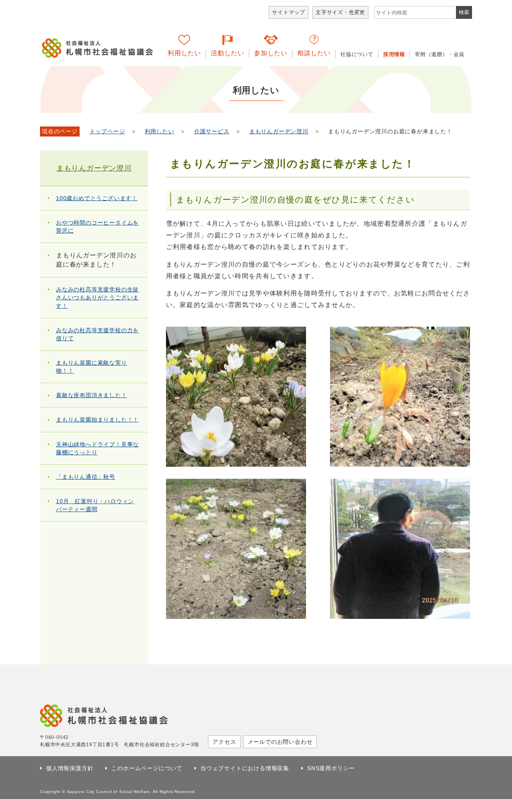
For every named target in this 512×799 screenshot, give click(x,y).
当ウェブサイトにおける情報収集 (244, 768)
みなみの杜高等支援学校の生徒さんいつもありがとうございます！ (97, 297)
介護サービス (212, 131)
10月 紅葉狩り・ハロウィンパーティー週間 (95, 505)
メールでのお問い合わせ (280, 742)
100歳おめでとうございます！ (97, 198)
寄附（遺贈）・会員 (439, 54)
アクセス (224, 742)
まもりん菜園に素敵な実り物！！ (91, 366)
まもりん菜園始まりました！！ (97, 419)
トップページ (107, 131)
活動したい (227, 53)
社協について (357, 54)
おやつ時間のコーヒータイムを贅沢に (97, 226)
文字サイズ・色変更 (340, 12)
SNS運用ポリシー (331, 768)
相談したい (314, 53)
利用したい (184, 53)
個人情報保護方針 (69, 768)
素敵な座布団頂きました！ (91, 395)
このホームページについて (146, 768)
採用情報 (394, 54)
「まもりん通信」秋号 (85, 477)
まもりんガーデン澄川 (278, 131)
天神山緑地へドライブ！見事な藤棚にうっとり (97, 448)
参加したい (271, 53)
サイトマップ (288, 12)
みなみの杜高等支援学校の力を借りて (97, 334)
